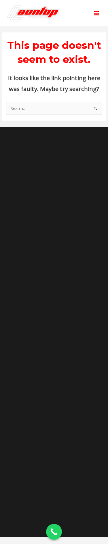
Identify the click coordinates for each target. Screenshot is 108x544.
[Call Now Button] (54, 532)
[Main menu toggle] (96, 13)
